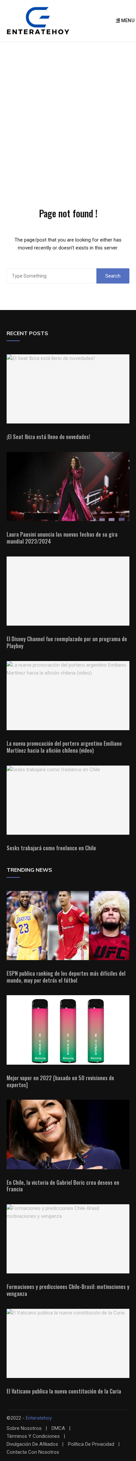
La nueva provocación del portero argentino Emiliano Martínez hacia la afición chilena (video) (64, 746)
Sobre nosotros (24, 1428)
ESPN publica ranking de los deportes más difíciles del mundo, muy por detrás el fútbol (66, 976)
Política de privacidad (91, 1444)
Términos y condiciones (33, 1436)
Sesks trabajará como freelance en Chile (51, 848)
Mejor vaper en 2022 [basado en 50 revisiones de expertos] (60, 1081)
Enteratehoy (39, 1418)
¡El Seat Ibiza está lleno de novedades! (48, 437)
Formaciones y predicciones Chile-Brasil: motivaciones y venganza (68, 1290)
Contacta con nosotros (33, 1452)
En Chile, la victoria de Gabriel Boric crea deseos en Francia (63, 1185)
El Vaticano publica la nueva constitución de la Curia (64, 1391)
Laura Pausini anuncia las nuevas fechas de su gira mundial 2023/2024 (62, 537)
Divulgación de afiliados (32, 1444)
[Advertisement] (68, 113)
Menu (127, 20)
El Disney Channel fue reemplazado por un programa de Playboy (67, 642)
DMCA (58, 1428)
